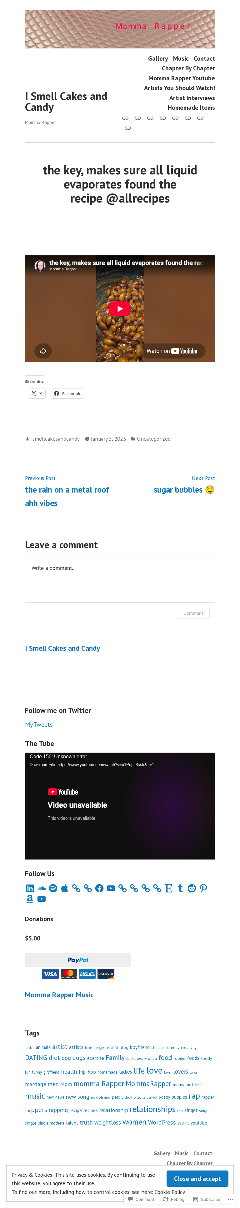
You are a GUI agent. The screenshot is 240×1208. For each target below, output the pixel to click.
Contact (204, 58)
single (31, 1123)
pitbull (127, 1097)
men (53, 1084)
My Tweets (39, 724)
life (139, 1071)
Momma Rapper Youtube (181, 78)
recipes (90, 1110)
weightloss (107, 1122)
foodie (179, 1058)
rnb (180, 1110)
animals (43, 1047)
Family (115, 1057)
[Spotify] (53, 888)
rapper (208, 1097)
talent (72, 1123)
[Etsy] (169, 888)
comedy (172, 1047)
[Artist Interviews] (200, 118)
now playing (100, 1097)
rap (194, 1095)
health (69, 1071)
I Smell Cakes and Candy (66, 101)
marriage (35, 1084)
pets (116, 1097)
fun (28, 1072)
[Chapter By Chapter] (163, 118)
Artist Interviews (192, 97)
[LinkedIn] (30, 888)
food (165, 1057)
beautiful (111, 1047)
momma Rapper (98, 1083)
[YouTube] (111, 888)
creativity (189, 1047)
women (134, 1122)
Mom (66, 1084)
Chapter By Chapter (188, 68)
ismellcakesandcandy (55, 438)
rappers (36, 1109)
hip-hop (87, 1072)
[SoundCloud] (42, 888)
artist (60, 1046)
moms (178, 1084)
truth (86, 1122)
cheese (157, 1047)
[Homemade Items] (127, 128)
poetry (164, 1097)
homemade (108, 1072)
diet (54, 1057)
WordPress (162, 1122)
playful (152, 1097)
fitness (137, 1058)
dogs (79, 1058)
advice (29, 1047)
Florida (151, 1058)
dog (66, 1057)
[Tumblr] (180, 888)
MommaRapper (148, 1083)
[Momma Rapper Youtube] (175, 118)
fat (128, 1058)
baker (89, 1047)
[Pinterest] (203, 888)
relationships (153, 1109)
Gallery (158, 58)
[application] (120, 806)
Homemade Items (191, 107)
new (50, 1097)
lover (168, 1072)
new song (77, 1096)
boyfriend (140, 1047)
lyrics (193, 1072)
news (59, 1097)
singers (205, 1110)
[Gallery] (127, 118)
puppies (179, 1097)
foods (193, 1058)
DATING (36, 1057)
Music (181, 58)
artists (76, 1047)
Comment (193, 613)
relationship (113, 1110)
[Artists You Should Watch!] (188, 118)
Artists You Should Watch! (179, 87)
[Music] (138, 118)
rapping (58, 1110)
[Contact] (150, 118)
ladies (125, 1071)
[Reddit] (192, 888)
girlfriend (51, 1072)
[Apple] (65, 888)
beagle (99, 1047)
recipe (76, 1110)
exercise (95, 1058)
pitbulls (139, 1097)
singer (191, 1110)
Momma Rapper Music (59, 994)
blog (124, 1047)
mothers (194, 1084)
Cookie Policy (170, 1191)
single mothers (51, 1123)
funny (37, 1072)
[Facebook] (99, 888)
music (35, 1095)
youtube (199, 1123)
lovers (180, 1071)
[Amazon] (30, 899)
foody (206, 1058)
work (183, 1122)
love (154, 1070)
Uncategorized (154, 438)
